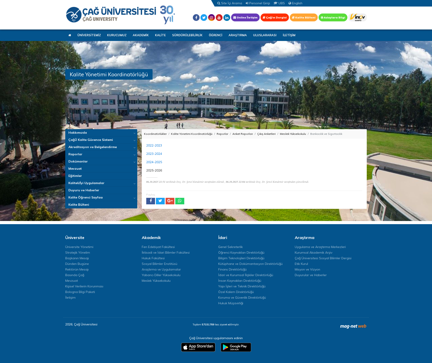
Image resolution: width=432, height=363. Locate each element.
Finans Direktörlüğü (232, 269)
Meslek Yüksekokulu (293, 133)
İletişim (70, 297)
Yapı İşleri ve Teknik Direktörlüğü (242, 286)
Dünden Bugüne (77, 264)
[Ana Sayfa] (120, 15)
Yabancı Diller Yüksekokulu (161, 275)
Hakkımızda (77, 133)
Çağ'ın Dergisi (276, 17)
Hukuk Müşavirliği (230, 303)
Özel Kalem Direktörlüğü (236, 292)
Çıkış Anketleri (266, 133)
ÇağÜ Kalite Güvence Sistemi (90, 140)
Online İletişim (246, 17)
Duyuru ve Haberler (83, 190)
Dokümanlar (78, 161)
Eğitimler (75, 176)
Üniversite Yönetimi (79, 247)
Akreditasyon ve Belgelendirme (92, 147)
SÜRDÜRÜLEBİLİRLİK (187, 35)
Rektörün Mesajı (77, 269)
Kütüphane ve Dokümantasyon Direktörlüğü (250, 264)
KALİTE (160, 35)
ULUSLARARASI (265, 35)
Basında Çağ (74, 275)
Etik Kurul (301, 264)
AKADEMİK (141, 35)
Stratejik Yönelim (77, 252)
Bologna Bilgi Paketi (80, 292)
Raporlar (75, 154)
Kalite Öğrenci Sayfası (85, 197)
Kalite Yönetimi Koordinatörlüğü (191, 133)
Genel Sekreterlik (230, 247)
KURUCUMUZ (116, 35)
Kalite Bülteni (305, 17)
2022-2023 (154, 145)
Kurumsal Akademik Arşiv (313, 252)
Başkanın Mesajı (77, 258)
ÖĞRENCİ (215, 35)
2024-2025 (154, 162)
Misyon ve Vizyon (307, 269)
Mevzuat (75, 169)
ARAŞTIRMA (238, 35)
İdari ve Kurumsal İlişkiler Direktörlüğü (245, 275)
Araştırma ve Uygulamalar (161, 269)
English (296, 3)
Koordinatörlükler (155, 133)
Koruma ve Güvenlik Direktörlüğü (242, 297)
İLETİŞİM (289, 35)
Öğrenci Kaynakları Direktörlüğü (241, 252)
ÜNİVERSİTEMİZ (89, 35)
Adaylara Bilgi (334, 17)
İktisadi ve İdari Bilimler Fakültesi (166, 252)
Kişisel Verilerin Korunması (84, 286)
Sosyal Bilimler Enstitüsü (159, 264)
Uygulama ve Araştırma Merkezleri (320, 247)
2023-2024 (154, 154)
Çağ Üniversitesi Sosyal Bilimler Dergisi (323, 258)
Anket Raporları (242, 133)
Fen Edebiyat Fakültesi (158, 247)
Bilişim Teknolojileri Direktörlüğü (241, 258)
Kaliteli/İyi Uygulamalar (86, 183)
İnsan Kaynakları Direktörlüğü (239, 281)
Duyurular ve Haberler (311, 275)
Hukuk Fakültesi (153, 258)
